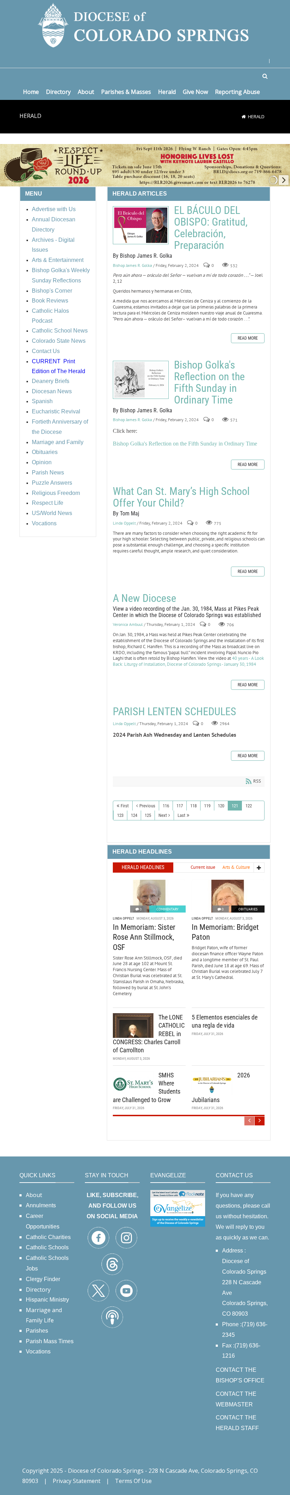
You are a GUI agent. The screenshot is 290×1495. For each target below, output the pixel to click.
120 (221, 805)
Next (162, 815)
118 (193, 805)
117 (179, 805)
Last (181, 815)
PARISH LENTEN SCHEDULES (174, 711)
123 (120, 815)
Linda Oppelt (124, 523)
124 (134, 815)
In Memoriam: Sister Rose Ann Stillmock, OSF (144, 937)
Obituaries (247, 909)
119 (207, 805)
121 (235, 805)
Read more (248, 338)
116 (166, 805)
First (125, 805)
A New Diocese (144, 598)
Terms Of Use (133, 1481)
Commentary (167, 909)
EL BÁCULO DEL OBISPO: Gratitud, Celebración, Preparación (140, 225)
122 (248, 805)
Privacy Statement (76, 1481)
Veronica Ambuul (128, 624)
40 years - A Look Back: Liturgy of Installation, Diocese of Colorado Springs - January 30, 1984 (188, 661)
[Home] (244, 116)
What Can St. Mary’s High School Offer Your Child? (181, 497)
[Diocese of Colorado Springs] (145, 24)
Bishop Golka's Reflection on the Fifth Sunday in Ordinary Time (140, 380)
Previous (147, 805)
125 (148, 815)
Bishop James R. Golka (132, 265)
